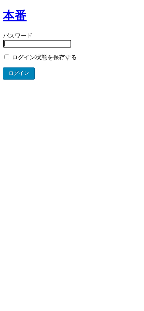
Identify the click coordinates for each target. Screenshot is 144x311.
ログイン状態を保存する (43, 57)
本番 (15, 15)
